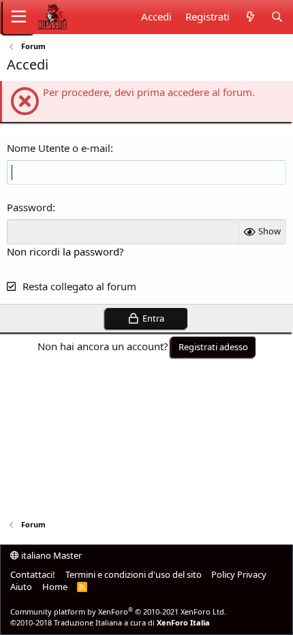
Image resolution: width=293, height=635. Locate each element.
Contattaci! (32, 574)
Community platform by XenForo (118, 611)
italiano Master (50, 555)
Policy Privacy (238, 574)
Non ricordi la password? (65, 251)
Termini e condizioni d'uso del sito (133, 574)
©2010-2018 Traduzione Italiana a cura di (110, 622)
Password (29, 207)
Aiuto (21, 586)
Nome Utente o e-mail (58, 148)
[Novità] (249, 16)
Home (54, 586)
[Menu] (19, 17)
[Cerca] (277, 16)
